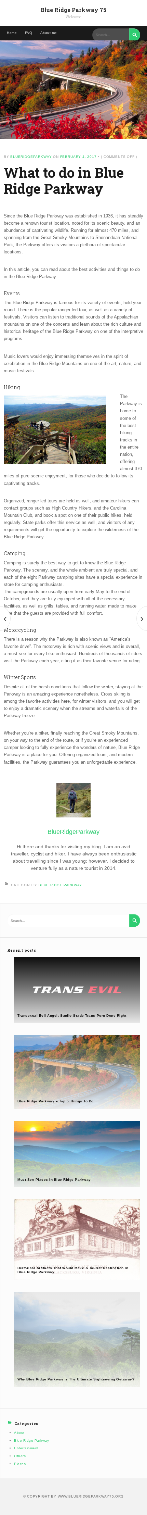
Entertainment (26, 1448)
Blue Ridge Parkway (60, 885)
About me (48, 33)
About (19, 1433)
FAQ (28, 33)
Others (20, 1456)
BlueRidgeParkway (31, 157)
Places (20, 1464)
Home (12, 33)
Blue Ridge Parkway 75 (73, 9)
